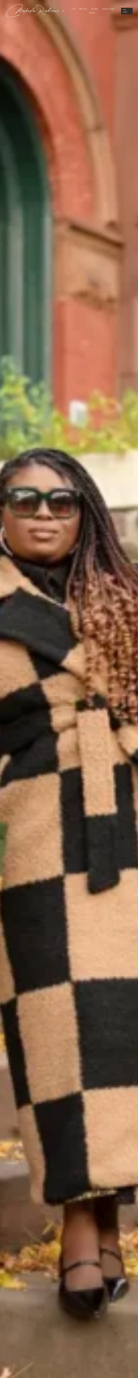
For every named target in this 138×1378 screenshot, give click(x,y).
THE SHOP (125, 11)
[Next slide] (131, 689)
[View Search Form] (63, 11)
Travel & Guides (108, 9)
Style (73, 9)
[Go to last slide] (7, 689)
